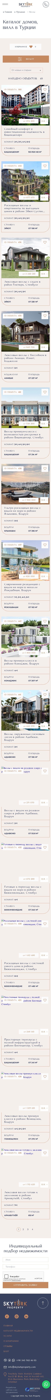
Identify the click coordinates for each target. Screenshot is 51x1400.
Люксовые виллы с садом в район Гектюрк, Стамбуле (22, 283)
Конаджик (10, 681)
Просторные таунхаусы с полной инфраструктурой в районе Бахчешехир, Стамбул (23, 1042)
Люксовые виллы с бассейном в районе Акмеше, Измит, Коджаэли (25, 358)
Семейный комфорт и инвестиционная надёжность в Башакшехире (24, 131)
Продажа (20, 12)
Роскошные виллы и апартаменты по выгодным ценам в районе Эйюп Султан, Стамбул (24, 208)
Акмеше (8, 378)
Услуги (8, 1336)
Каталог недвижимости (18, 1331)
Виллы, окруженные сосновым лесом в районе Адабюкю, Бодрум (24, 737)
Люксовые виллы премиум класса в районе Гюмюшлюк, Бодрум (23, 1118)
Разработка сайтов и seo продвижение (12, 1389)
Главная (8, 12)
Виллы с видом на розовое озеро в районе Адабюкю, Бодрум (21, 813)
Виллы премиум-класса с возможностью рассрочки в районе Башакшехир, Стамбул (24, 434)
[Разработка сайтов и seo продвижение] (33, 1390)
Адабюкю (10, 757)
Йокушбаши (11, 607)
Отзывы (8, 1346)
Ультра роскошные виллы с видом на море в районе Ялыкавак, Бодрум (22, 510)
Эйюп (7, 228)
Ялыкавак (10, 531)
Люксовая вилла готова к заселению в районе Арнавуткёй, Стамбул (21, 1195)
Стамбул (9, 148)
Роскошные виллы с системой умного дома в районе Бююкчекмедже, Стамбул (24, 966)
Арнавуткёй (11, 1215)
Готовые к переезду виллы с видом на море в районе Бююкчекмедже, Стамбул (23, 889)
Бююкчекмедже (13, 910)
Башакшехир (11, 152)
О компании (11, 1341)
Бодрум (8, 527)
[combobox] (26, 70)
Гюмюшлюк (11, 1139)
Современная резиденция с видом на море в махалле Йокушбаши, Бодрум (22, 587)
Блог (6, 1351)
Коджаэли (11, 375)
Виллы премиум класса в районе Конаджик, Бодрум (21, 662)
